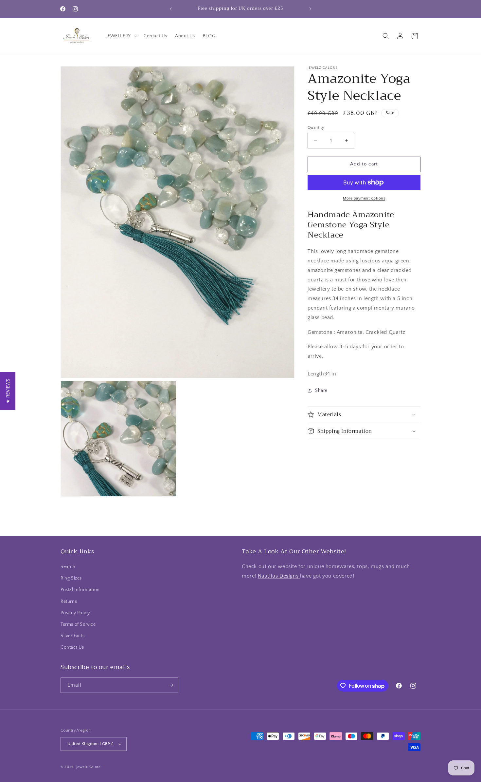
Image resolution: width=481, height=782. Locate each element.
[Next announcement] (310, 9)
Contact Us (72, 647)
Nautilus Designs (279, 576)
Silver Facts (72, 636)
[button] (121, 36)
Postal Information (80, 590)
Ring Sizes (71, 578)
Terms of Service (78, 624)
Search (68, 566)
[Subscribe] (171, 685)
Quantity (316, 127)
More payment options (364, 198)
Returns (69, 601)
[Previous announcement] (171, 9)
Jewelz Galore (88, 767)
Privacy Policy (75, 613)
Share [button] (321, 390)
